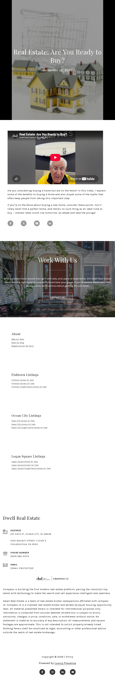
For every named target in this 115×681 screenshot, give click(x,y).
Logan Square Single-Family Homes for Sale (31, 469)
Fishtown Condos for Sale (23, 384)
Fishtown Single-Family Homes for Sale (29, 387)
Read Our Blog (18, 343)
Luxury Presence (65, 663)
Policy (69, 656)
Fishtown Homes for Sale (23, 380)
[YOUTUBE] (73, 672)
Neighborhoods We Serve (23, 346)
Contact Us (57, 297)
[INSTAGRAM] (52, 672)
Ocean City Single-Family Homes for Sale (29, 428)
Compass (12, 604)
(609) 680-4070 (19, 556)
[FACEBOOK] (42, 672)
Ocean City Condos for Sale (23, 424)
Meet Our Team (18, 339)
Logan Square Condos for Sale (25, 465)
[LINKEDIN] (63, 672)
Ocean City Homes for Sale (23, 421)
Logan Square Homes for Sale (25, 462)
